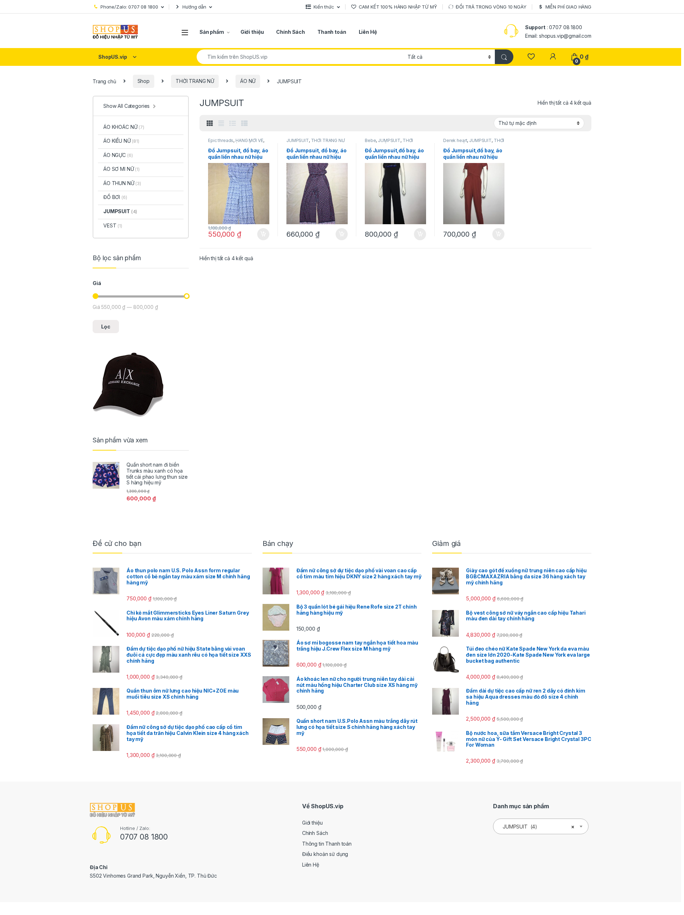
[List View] (232, 123)
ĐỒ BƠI (115, 197)
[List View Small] (244, 123)
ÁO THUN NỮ (122, 183)
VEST (112, 225)
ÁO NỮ (247, 81)
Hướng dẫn (194, 7)
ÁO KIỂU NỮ (121, 141)
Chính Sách (290, 32)
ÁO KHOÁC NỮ (123, 127)
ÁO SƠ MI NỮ (121, 169)
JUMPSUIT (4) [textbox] (539, 827)
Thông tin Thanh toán (327, 844)
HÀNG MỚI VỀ (249, 140)
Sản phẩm (212, 32)
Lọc (105, 327)
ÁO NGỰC (118, 155)
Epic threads (220, 140)
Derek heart (455, 140)
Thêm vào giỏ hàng (262, 234)
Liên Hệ (368, 32)
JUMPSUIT (297, 140)
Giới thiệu (252, 32)
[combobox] (300, 56)
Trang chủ (104, 81)
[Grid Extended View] (221, 123)
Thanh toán (331, 32)
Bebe (370, 140)
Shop (144, 81)
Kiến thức (324, 7)
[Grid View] (210, 123)
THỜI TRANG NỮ (195, 81)
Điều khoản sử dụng (325, 854)
